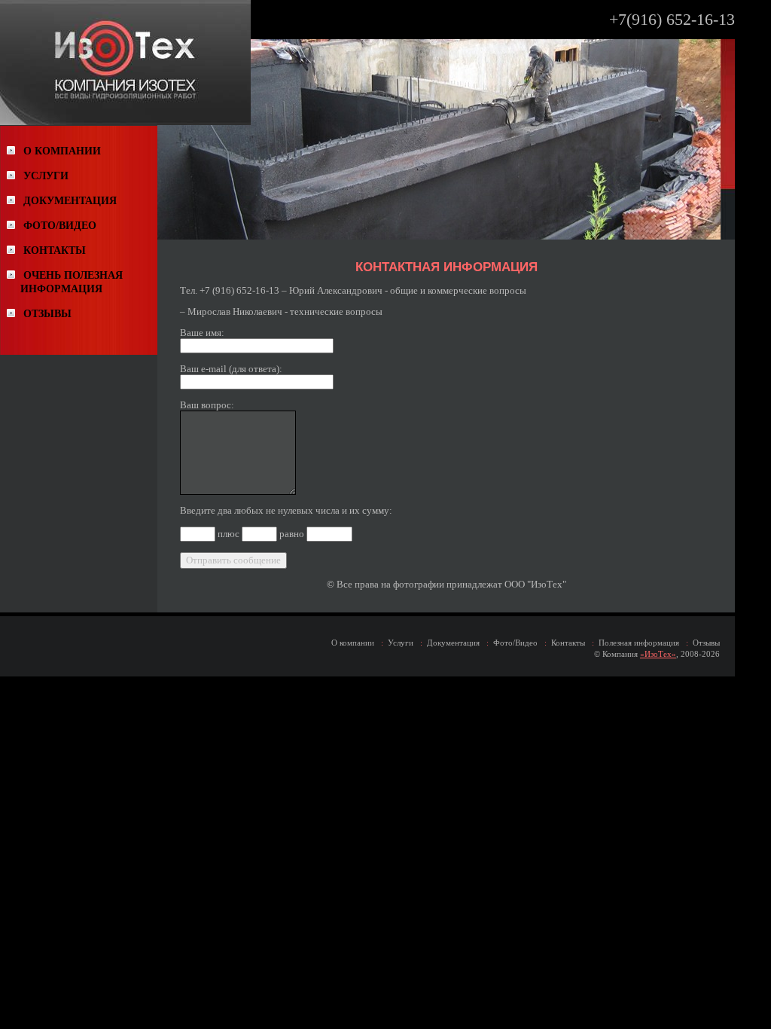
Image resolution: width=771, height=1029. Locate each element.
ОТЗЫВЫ (47, 313)
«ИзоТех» (658, 653)
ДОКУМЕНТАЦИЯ (70, 200)
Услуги (400, 642)
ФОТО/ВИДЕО (59, 225)
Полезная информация (639, 642)
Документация (453, 642)
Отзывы (706, 642)
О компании (352, 642)
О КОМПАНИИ (62, 151)
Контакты (568, 642)
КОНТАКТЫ (54, 250)
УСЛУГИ (46, 176)
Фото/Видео (515, 642)
